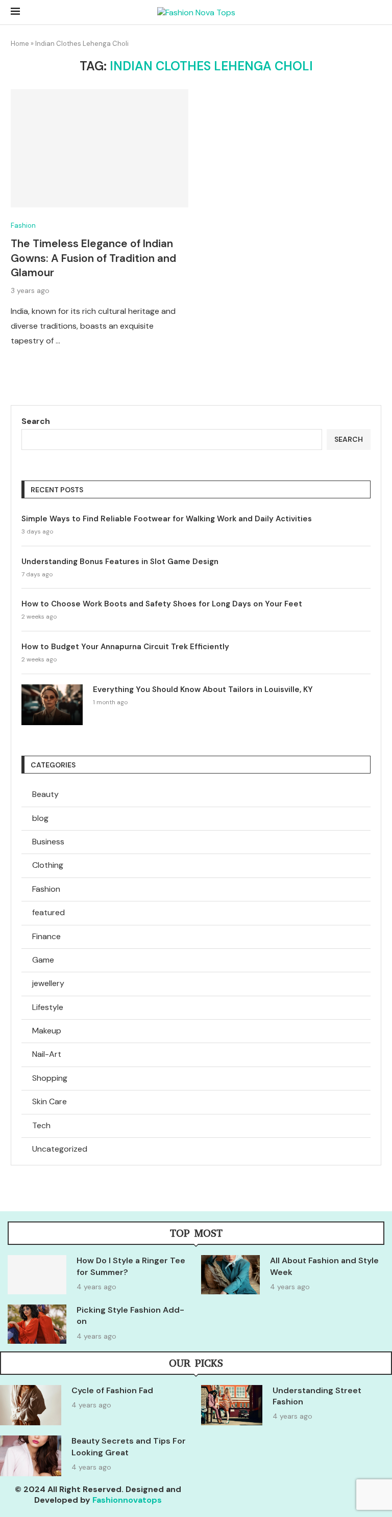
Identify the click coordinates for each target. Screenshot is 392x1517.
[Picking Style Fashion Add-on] (37, 1324)
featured (48, 912)
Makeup (46, 1030)
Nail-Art (46, 1054)
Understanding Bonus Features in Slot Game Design (119, 561)
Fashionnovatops (127, 1500)
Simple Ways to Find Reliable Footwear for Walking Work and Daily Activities (166, 519)
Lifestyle (47, 1007)
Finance (46, 936)
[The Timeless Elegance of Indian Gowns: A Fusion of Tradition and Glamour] (99, 148)
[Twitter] (344, 1496)
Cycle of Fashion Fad (112, 1390)
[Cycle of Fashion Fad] (30, 1405)
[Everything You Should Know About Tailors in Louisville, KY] (52, 704)
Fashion (46, 889)
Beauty (45, 794)
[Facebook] (314, 1496)
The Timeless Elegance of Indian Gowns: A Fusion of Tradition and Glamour (93, 258)
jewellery (48, 983)
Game (43, 959)
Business (48, 841)
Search (35, 421)
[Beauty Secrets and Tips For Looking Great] (30, 1455)
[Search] (376, 12)
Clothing (47, 865)
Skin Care (49, 1101)
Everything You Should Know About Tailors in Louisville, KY (203, 689)
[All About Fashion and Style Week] (230, 1274)
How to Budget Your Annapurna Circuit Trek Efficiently (125, 647)
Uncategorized (59, 1148)
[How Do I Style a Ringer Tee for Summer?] (37, 1274)
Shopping (49, 1078)
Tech (41, 1125)
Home (20, 43)
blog (40, 818)
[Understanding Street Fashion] (231, 1405)
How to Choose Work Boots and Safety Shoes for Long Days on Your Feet (161, 604)
